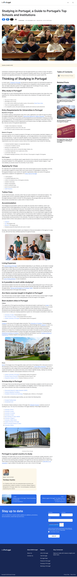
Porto (3, 365)
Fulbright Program (34, 405)
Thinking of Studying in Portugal (66, 75)
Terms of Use (73, 574)
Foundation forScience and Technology (14, 393)
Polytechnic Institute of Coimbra (10, 333)
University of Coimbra (36, 323)
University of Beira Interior (11, 420)
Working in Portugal (45, 566)
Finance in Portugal (45, 561)
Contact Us (30, 555)
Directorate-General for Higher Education (33, 116)
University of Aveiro (9, 411)
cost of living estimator (10, 278)
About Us (29, 553)
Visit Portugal (43, 555)
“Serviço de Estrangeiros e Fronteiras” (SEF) (21, 288)
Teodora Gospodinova (18, 501)
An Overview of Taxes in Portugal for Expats (64, 121)
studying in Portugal (15, 82)
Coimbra (4, 323)
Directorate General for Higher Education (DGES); (16, 390)
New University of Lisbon (10, 316)
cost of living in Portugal (10, 266)
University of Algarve (9, 418)
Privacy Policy (66, 574)
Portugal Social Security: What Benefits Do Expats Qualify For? (66, 101)
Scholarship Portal (9, 401)
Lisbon (47, 305)
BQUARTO (7, 225)
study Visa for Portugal (31, 173)
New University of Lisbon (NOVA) (12, 416)
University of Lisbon (9, 314)
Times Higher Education (40, 366)
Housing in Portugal (45, 563)
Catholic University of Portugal (12, 318)
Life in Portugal (44, 553)
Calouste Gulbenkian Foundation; (12, 392)
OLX (6, 223)
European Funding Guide (10, 400)
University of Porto (9, 409)
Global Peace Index (38, 103)
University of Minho (9, 425)
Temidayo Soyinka (9, 480)
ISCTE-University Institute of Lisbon (13, 423)
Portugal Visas (44, 558)
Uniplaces (7, 221)
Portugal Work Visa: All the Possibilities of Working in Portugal (64, 141)
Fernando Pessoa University (11, 376)
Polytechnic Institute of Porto (11, 378)
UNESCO (44, 325)
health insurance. (8, 188)
